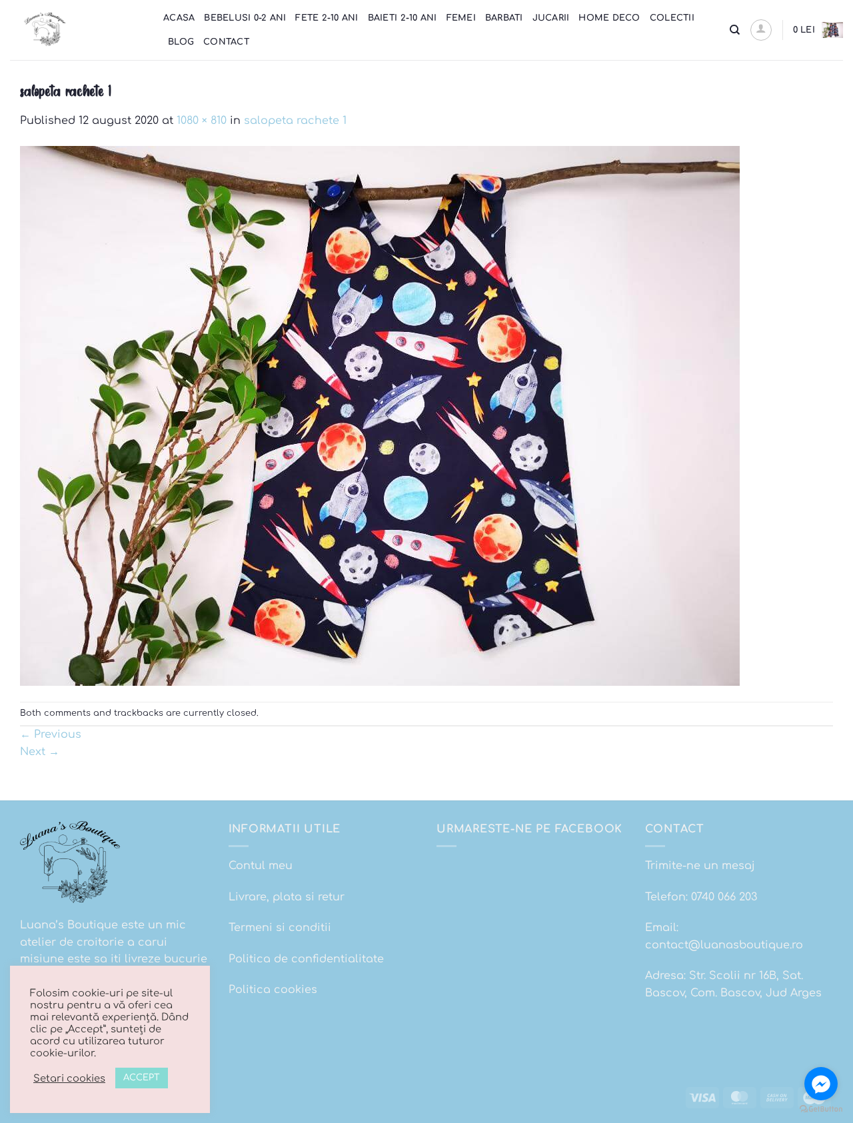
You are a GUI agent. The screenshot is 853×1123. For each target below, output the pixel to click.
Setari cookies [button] (69, 1078)
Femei (461, 18)
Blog (181, 42)
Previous (50, 734)
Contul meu (261, 866)
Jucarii (551, 18)
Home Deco (609, 18)
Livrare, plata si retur (287, 897)
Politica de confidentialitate (306, 959)
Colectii (672, 18)
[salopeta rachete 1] (380, 415)
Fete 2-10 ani (326, 18)
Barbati (504, 18)
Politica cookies (273, 990)
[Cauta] (735, 30)
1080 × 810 (202, 121)
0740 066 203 (724, 897)
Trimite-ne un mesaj (700, 866)
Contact (226, 42)
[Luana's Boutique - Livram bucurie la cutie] (76, 30)
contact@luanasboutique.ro (724, 945)
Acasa (179, 18)
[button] (761, 30)
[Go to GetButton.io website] (821, 1109)
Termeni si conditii (280, 928)
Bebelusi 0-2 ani (245, 18)
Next (39, 752)
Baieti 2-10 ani (402, 18)
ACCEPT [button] (141, 1077)
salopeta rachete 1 (295, 121)
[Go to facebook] (821, 1083)
